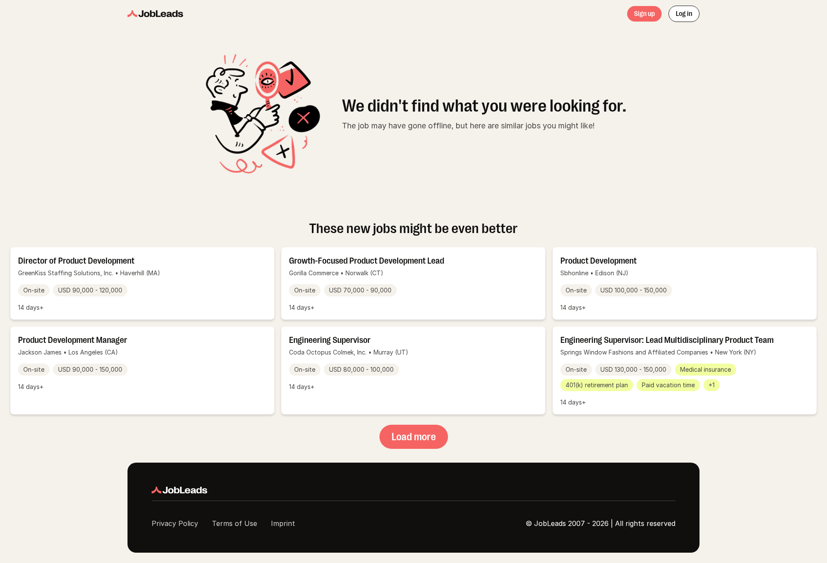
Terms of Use (234, 523)
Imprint (283, 523)
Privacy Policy (175, 523)
